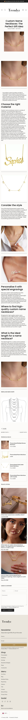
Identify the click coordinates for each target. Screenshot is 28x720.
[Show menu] (1, 10)
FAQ (2, 686)
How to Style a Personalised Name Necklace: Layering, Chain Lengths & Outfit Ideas (13, 577)
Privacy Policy (4, 607)
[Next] (26, 1)
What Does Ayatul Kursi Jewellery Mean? (13, 515)
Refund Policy (4, 692)
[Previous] (1, 1)
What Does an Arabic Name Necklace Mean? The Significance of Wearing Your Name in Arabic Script (13, 546)
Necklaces (3, 657)
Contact (3, 689)
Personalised (4, 655)
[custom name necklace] (14, 73)
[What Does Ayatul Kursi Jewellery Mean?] (14, 501)
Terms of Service (12, 607)
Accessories (4, 667)
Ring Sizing (3, 681)
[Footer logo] (6, 621)
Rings (2, 665)
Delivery (3, 684)
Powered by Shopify (13, 717)
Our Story (3, 674)
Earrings (3, 660)
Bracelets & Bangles (5, 662)
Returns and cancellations (7, 708)
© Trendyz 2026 (4, 717)
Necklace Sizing (4, 679)
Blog (2, 676)
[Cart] (25, 10)
